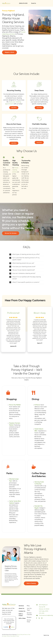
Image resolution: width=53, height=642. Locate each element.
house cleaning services (15, 170)
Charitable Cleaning (39, 124)
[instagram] (41, 618)
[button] (26, 254)
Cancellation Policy (14, 636)
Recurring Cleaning (14, 90)
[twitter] (39, 618)
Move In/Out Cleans (13, 124)
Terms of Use (27, 634)
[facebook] (36, 618)
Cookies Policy (6, 636)
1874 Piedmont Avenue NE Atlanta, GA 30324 (44, 607)
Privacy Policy (20, 634)
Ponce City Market (15, 405)
